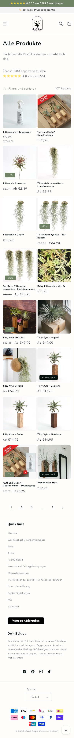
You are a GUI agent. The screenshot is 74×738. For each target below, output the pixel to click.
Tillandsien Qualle (14, 234)
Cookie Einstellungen (19, 593)
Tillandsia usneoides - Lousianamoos (50, 185)
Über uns (12, 533)
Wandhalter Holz (47, 482)
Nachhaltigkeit (15, 560)
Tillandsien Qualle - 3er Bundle (51, 236)
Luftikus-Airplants (32, 731)
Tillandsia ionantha (14, 183)
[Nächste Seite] (62, 507)
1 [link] (11, 507)
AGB (10, 599)
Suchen (11, 553)
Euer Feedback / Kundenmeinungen (27, 540)
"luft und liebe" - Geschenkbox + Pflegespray (19, 484)
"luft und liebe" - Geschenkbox (47, 134)
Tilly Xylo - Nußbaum (49, 434)
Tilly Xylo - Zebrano (49, 385)
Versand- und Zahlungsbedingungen (27, 566)
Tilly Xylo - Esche (13, 434)
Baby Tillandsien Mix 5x (51, 286)
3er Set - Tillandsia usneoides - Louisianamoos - (19, 288)
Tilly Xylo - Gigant (48, 337)
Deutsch (35, 697)
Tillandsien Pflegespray (17, 132)
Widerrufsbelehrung (18, 573)
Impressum (13, 606)
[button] (5, 24)
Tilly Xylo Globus (13, 385)
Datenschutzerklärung (19, 586)
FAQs (10, 546)
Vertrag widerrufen (26, 621)
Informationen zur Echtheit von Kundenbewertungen (35, 580)
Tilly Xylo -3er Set (13, 337)
